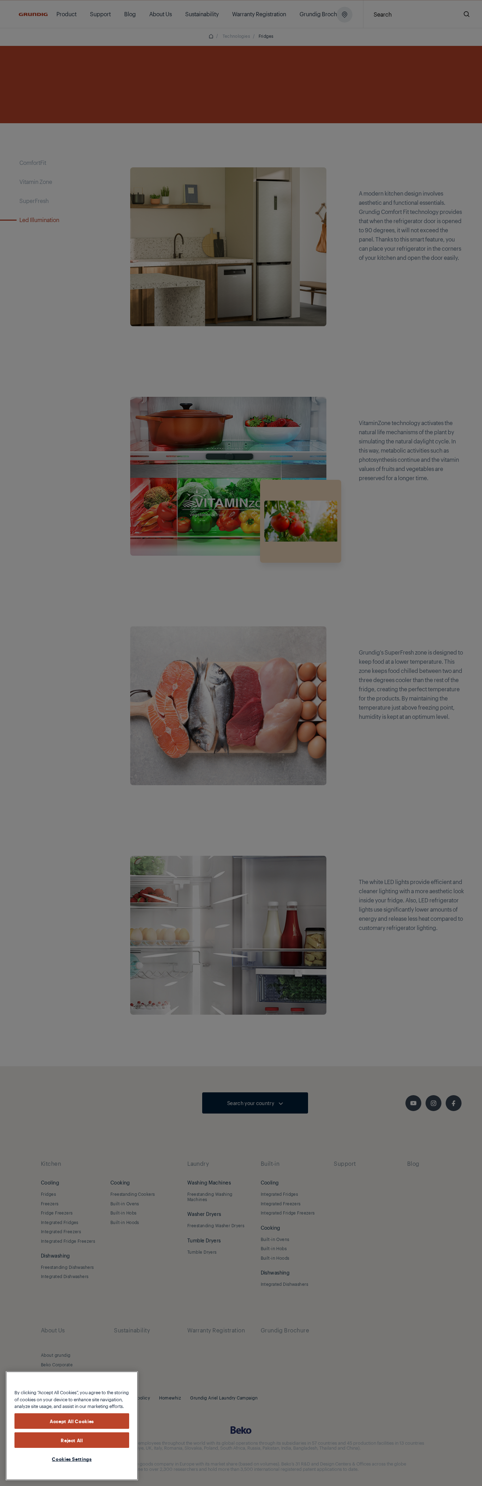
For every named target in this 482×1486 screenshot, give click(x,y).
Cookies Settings (72, 1459)
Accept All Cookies (72, 1421)
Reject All (72, 1440)
